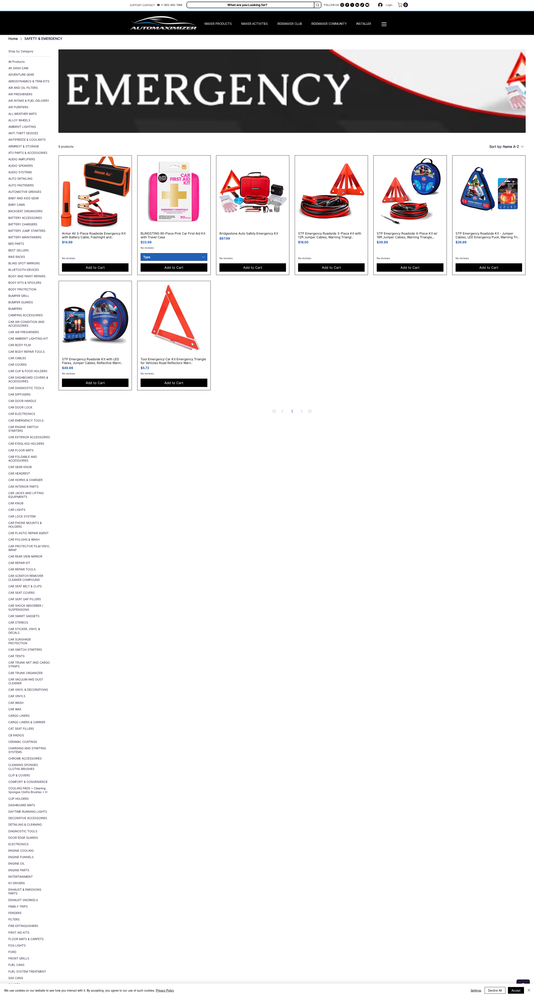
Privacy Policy (165, 990)
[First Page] (274, 411)
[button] (403, 5)
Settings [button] (476, 990)
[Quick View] (95, 192)
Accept (515, 990)
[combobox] (174, 257)
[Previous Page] (282, 411)
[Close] (528, 990)
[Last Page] (309, 411)
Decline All (495, 990)
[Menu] (384, 24)
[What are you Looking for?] (317, 5)
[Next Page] (301, 411)
